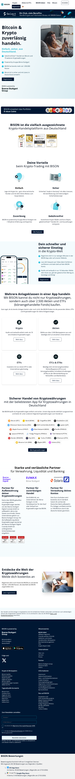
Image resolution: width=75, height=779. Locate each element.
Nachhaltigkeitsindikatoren (46, 688)
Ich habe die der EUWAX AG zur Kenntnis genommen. (17, 731)
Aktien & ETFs (26, 3)
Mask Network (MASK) (41, 429)
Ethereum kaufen (7, 676)
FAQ (48, 3)
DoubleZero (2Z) (62, 421)
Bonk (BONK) (30, 421)
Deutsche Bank (43, 665)
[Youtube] (20, 660)
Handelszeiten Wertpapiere (46, 640)
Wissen (54, 3)
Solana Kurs (5, 702)
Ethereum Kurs (6, 697)
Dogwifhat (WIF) (45, 421)
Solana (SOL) (56, 442)
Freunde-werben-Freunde (46, 636)
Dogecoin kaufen (7, 679)
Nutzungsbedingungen (45, 682)
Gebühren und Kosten (45, 638)
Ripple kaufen (6, 678)
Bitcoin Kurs (5, 691)
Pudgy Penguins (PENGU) (38, 434)
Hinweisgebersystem (44, 686)
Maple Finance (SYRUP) (20, 429)
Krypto (14, 3)
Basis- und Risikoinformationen (48, 678)
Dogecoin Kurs (6, 695)
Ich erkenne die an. (18, 726)
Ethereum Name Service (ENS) (20, 425)
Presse (40, 657)
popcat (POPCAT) (18, 434)
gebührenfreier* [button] (45, 222)
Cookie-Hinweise (43, 680)
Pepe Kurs (5, 698)
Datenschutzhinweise (45, 676)
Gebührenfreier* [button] (10, 56)
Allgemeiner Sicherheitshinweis (48, 684)
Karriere (40, 655)
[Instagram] (15, 660)
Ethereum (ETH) (62, 438)
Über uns (41, 653)
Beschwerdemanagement (46, 642)
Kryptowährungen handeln (10, 683)
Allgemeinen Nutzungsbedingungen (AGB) (24, 725)
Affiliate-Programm (44, 634)
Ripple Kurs (5, 700)
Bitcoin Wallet (6, 681)
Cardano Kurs (6, 693)
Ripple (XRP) (42, 442)
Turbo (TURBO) (46, 438)
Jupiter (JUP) (64, 425)
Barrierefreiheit (43, 690)
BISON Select (40, 3)
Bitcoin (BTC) (15, 421)
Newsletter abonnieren (19, 738)
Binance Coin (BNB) (25, 442)
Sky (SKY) (32, 438)
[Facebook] (9, 660)
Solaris (40, 667)
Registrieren (16, 6)
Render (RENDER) (17, 438)
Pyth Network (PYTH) (60, 434)
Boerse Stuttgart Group (45, 664)
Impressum (41, 674)
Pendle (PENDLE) (60, 429)
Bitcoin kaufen (6, 674)
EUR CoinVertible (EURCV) (46, 425)
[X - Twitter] (4, 660)
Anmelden (65, 3)
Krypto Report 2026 (44, 646)
